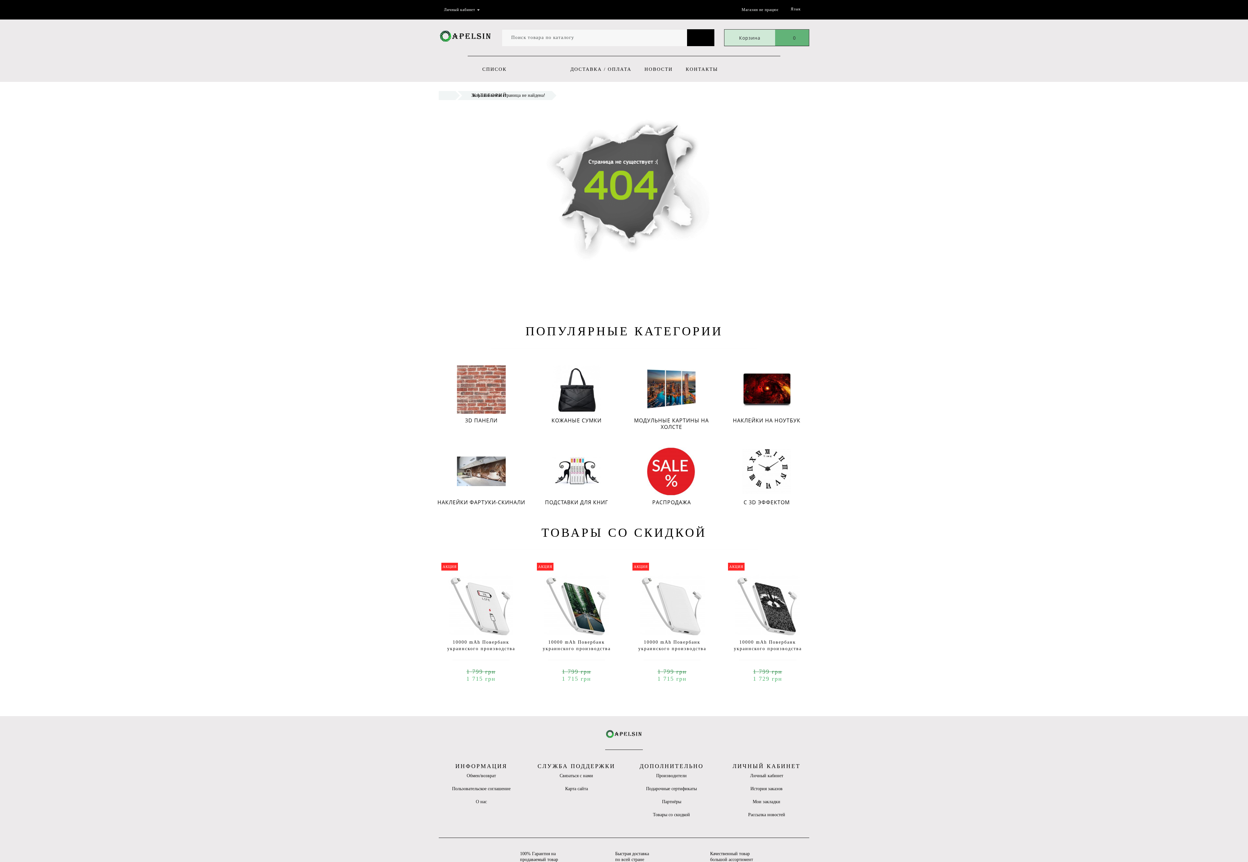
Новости (658, 69)
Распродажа (671, 502)
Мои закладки (766, 801)
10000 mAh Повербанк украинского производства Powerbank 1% (481, 649)
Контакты (702, 69)
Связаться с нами (576, 775)
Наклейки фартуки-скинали (481, 502)
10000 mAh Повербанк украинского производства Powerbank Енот (768, 649)
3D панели (481, 420)
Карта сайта (576, 788)
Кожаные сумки (577, 420)
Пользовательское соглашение (481, 788)
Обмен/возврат (481, 775)
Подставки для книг (576, 502)
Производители (671, 775)
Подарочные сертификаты (671, 788)
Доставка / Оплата (600, 69)
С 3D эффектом (767, 502)
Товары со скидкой (671, 814)
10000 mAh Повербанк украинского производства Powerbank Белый (672, 649)
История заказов (766, 788)
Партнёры (671, 801)
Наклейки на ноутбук (766, 420)
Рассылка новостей (766, 814)
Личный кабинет (766, 775)
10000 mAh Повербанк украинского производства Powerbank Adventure (577, 649)
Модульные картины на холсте (671, 424)
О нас (481, 801)
